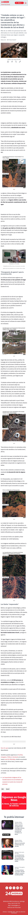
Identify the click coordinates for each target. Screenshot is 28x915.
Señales (20, 3)
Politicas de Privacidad (14, 907)
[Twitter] (16, 61)
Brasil (7, 789)
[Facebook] (12, 61)
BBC (3, 789)
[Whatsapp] (8, 61)
